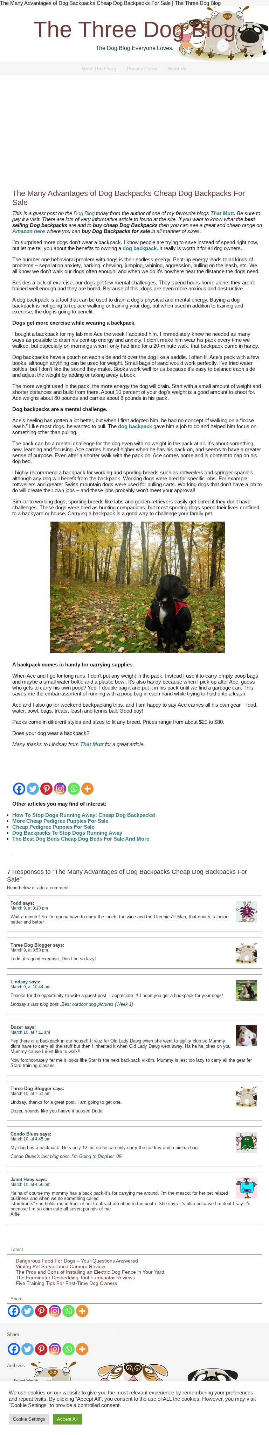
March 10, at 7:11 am (30, 1032)
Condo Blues (25, 1134)
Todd (16, 903)
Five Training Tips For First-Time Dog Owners (66, 1283)
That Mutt (222, 213)
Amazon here (28, 231)
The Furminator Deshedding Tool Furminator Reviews (75, 1277)
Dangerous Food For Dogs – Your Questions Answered (77, 1261)
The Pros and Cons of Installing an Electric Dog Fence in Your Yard (90, 1272)
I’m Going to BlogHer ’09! (97, 1156)
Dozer (17, 1027)
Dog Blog (84, 213)
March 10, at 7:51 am (30, 1093)
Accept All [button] (67, 1419)
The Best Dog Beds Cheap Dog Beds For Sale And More (80, 839)
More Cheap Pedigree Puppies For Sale (60, 821)
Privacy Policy (142, 68)
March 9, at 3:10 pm (29, 908)
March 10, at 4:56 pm (30, 1184)
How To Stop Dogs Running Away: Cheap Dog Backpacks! (84, 815)
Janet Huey (22, 1179)
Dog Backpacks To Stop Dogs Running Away (67, 833)
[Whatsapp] (74, 789)
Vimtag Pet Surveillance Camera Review (60, 1266)
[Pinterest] (46, 789)
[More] (87, 789)
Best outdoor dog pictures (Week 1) (97, 1004)
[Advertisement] (134, 135)
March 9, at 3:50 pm (29, 950)
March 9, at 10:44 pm (30, 986)
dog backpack (140, 248)
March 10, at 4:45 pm (30, 1139)
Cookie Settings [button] (29, 1419)
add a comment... (55, 887)
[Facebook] (19, 789)
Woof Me (178, 68)
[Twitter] (33, 789)
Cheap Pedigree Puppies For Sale (53, 827)
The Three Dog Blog (134, 29)
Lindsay (19, 981)
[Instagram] (60, 789)
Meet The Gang (98, 68)
